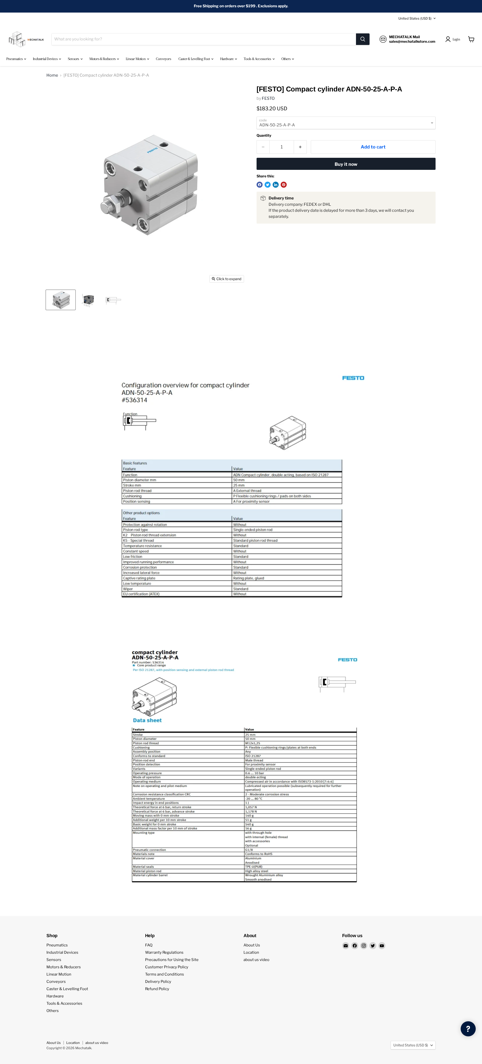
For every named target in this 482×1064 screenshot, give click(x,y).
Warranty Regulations (164, 952)
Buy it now (346, 164)
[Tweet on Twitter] (268, 185)
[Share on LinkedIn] (276, 185)
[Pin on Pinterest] (284, 185)
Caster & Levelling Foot (194, 59)
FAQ (148, 945)
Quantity (264, 135)
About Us (252, 945)
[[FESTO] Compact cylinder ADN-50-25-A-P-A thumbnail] (60, 300)
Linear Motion (136, 59)
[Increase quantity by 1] (300, 147)
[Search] (363, 39)
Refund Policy (157, 989)
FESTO (268, 98)
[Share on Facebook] (260, 185)
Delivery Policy (158, 981)
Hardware (227, 59)
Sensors (74, 59)
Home (52, 75)
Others (286, 59)
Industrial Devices (45, 59)
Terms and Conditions (164, 974)
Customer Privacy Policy (166, 967)
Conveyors (163, 59)
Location (251, 952)
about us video (256, 959)
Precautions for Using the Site (172, 959)
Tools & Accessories (258, 59)
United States (415, 18)
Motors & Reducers (102, 59)
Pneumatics (14, 59)
